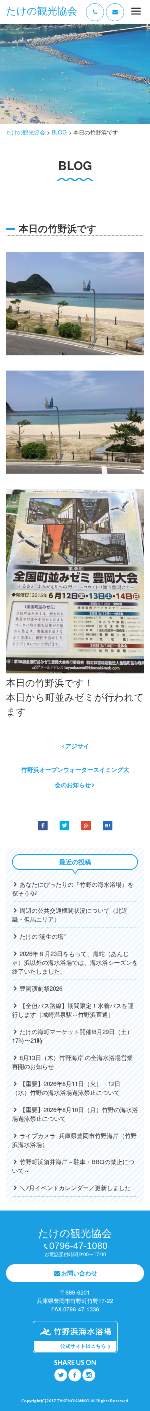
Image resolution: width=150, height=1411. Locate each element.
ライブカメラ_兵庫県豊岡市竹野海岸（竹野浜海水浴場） (74, 1139)
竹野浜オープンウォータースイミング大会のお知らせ (75, 777)
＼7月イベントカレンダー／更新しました (75, 1187)
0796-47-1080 (78, 1246)
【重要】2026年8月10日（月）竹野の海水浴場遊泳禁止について (75, 1113)
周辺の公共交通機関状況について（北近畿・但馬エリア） (70, 914)
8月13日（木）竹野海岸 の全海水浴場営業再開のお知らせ (72, 1061)
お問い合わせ (79, 1273)
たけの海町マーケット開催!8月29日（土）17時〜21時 (72, 1035)
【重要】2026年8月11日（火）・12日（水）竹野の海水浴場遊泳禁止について (66, 1087)
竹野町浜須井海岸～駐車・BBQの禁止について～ (73, 1165)
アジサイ (77, 746)
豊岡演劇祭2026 (41, 988)
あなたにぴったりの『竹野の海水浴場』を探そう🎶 (73, 888)
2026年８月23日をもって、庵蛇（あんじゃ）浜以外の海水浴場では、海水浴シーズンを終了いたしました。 (75, 962)
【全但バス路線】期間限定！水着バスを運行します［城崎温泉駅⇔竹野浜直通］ (73, 1009)
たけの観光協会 (41, 11)
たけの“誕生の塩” (43, 936)
